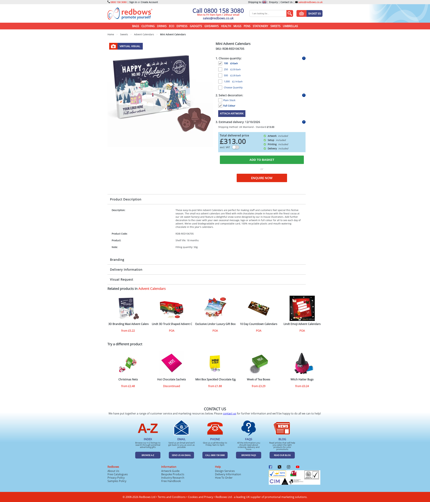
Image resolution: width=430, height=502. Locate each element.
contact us (229, 413)
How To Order (224, 477)
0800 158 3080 (118, 2)
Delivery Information (126, 269)
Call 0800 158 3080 (218, 10)
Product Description (125, 199)
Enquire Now (261, 178)
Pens (247, 26)
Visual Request (121, 279)
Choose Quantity (233, 87)
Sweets (275, 26)
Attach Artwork (232, 113)
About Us (113, 471)
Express (182, 26)
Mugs (237, 26)
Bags (135, 26)
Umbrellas (290, 26)
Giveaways (211, 26)
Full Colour (229, 105)
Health (226, 26)
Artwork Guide (170, 471)
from (128, 330)
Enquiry (273, 2)
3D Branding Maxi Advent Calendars (128, 324)
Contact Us (287, 2)
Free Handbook (171, 481)
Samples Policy (117, 481)
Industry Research (172, 477)
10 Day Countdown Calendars (258, 324)
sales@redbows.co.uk (310, 2)
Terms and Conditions (172, 497)
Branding (117, 260)
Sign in (133, 2)
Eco (171, 26)
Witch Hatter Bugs (302, 379)
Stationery (260, 26)
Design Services (225, 471)
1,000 (233, 81)
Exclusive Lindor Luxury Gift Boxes (215, 324)
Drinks (162, 26)
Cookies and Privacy (200, 497)
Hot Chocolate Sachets (171, 379)
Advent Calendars (152, 288)
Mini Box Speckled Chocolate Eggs (215, 379)
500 (232, 75)
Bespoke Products (172, 474)
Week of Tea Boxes (258, 379)
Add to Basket (261, 159)
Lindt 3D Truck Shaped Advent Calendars (172, 324)
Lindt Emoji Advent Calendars (302, 324)
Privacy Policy (116, 477)
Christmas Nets (128, 379)
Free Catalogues (118, 474)
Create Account (149, 2)
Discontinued (171, 386)
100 (231, 63)
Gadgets (196, 26)
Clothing (148, 26)
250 (232, 69)
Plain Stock (229, 100)
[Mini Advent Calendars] (160, 94)
